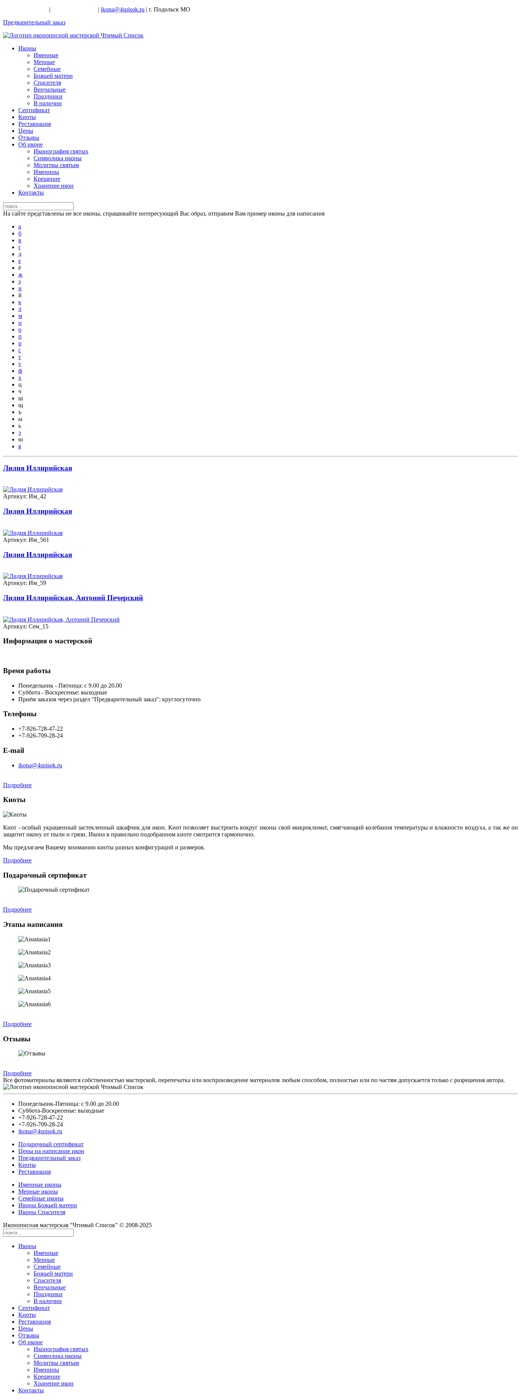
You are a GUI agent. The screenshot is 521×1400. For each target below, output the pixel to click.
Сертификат (34, 110)
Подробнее (17, 785)
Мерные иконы (38, 1191)
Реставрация (34, 124)
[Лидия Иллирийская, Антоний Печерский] (61, 619)
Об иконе (30, 144)
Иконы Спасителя (41, 1212)
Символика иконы (58, 158)
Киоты (27, 117)
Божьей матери (53, 75)
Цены (25, 130)
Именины (46, 172)
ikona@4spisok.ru (123, 9)
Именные (46, 55)
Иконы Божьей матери (47, 1205)
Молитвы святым (56, 165)
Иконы (27, 48)
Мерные (44, 62)
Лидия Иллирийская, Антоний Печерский (73, 598)
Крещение (47, 179)
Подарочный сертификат (51, 1144)
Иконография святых (61, 151)
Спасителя (47, 82)
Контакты (31, 192)
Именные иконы (39, 1184)
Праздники (48, 96)
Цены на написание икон (51, 1151)
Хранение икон (54, 185)
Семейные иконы (41, 1198)
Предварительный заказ (34, 22)
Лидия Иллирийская (37, 468)
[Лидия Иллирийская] (33, 489)
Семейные (47, 69)
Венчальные (50, 89)
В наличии (48, 103)
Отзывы (28, 137)
